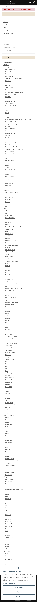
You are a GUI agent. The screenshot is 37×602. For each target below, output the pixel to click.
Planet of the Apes (9, 306)
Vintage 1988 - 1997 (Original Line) (14, 149)
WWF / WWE (7, 167)
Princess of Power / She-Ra (12, 122)
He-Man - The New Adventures (12, 108)
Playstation (8, 514)
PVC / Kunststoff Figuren (11, 405)
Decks (6, 447)
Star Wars (6, 64)
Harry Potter (8, 270)
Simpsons (7, 325)
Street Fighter (8, 386)
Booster (7, 417)
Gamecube (8, 498)
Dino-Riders (8, 238)
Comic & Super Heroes (9, 359)
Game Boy (7, 496)
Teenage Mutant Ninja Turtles (11, 142)
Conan (6, 231)
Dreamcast (8, 542)
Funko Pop (6, 190)
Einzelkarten (8, 424)
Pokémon (6, 431)
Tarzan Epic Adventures (11, 338)
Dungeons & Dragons (10, 243)
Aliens (6, 213)
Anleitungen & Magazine (11, 94)
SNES (6, 505)
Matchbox (7, 201)
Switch (7, 508)
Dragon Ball (8, 398)
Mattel (7, 172)
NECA (6, 156)
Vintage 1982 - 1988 (10, 106)
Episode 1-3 (8, 83)
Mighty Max (8, 295)
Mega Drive (8, 544)
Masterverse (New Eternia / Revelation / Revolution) (18, 119)
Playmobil (6, 564)
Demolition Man (9, 236)
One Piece (6, 468)
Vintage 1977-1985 (10, 67)
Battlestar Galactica (10, 220)
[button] (30, 2)
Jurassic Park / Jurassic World (12, 284)
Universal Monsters (10, 352)
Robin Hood (8, 316)
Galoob (7, 174)
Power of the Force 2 (10, 69)
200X (6, 110)
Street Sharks (8, 334)
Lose (6, 188)
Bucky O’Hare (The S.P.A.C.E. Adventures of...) (16, 227)
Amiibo (7, 368)
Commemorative (9, 115)
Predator (7, 311)
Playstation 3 (8, 519)
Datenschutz (12, 583)
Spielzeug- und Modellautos (11, 192)
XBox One (7, 535)
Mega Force (8, 195)
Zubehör (7, 99)
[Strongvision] (11, 2)
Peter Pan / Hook (9, 304)
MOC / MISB (8, 144)
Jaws (6, 281)
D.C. (6, 361)
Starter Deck (8, 474)
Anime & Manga (7, 396)
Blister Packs (8, 442)
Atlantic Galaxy (9, 215)
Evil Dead (7, 247)
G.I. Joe (7, 254)
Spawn (7, 327)
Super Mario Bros (9, 389)
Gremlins (7, 265)
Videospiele (6, 366)
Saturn (7, 546)
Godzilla (7, 263)
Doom (6, 370)
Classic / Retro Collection (11, 153)
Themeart (17, 600)
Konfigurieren (18, 592)
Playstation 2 (8, 517)
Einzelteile (8, 96)
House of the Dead (9, 377)
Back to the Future (10, 217)
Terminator (8, 341)
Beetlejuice (8, 222)
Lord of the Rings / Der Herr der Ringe (14, 288)
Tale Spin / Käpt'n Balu (11, 336)
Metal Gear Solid (9, 380)
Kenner (7, 206)
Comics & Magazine (10, 128)
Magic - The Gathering (9, 415)
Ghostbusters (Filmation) (11, 261)
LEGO (5, 561)
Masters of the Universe (9, 103)
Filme (6, 553)
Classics (7, 112)
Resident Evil (8, 384)
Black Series (8, 71)
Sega (5, 540)
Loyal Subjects (9, 183)
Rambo (7, 313)
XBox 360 (7, 533)
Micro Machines (9, 90)
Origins (7, 117)
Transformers (8, 350)
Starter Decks (8, 426)
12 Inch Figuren (9, 87)
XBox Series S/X (9, 537)
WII (6, 510)
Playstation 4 (8, 521)
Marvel (7, 364)
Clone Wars (8, 80)
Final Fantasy (8, 373)
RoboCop (7, 318)
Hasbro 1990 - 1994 (10, 169)
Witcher (7, 391)
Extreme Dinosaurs (10, 249)
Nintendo (6, 492)
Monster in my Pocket (10, 297)
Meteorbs (7, 126)
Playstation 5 (8, 524)
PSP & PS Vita (8, 526)
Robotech (7, 320)
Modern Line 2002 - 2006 (11, 147)
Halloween (8, 268)
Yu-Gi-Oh (6, 454)
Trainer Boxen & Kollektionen (12, 438)
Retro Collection (9, 76)
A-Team (7, 211)
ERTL (6, 204)
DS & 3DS (7, 494)
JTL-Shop (29, 600)
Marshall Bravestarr (10, 290)
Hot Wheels (8, 199)
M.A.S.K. (6, 181)
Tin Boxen (7, 445)
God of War (8, 375)
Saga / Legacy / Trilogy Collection (13, 78)
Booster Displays (9, 420)
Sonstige (7, 85)
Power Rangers (9, 309)
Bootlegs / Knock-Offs (10, 101)
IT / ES (7, 277)
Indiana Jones (8, 275)
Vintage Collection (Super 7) (12, 124)
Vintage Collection (9, 74)
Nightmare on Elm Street (11, 302)
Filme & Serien (7, 551)
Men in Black (8, 293)
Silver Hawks (8, 322)
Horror (7, 272)
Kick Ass (7, 286)
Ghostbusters (8, 259)
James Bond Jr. (9, 279)
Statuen (7, 131)
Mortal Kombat (9, 382)
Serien (7, 556)
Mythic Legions (9, 402)
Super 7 (7, 158)
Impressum (5, 583)
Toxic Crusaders (9, 348)
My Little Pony (8, 300)
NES (6, 503)
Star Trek (7, 329)
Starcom (7, 332)
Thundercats (8, 345)
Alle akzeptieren (19, 587)
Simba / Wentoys (9, 176)
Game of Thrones (9, 256)
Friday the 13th (9, 252)
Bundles (7, 422)
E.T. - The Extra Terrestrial (11, 245)
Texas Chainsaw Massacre (11, 343)
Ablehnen (18, 596)
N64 (6, 501)
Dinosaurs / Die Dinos (10, 240)
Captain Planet (9, 229)
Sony (5, 512)
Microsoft (6, 528)
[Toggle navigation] (3, 2)
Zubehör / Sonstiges (10, 465)
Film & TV (6, 208)
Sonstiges (7, 135)
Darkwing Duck (9, 233)
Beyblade (7, 224)
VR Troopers (8, 354)
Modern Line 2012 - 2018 (11, 151)
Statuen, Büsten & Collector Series (14, 92)
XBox (6, 530)
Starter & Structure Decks (11, 461)
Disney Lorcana (7, 477)
